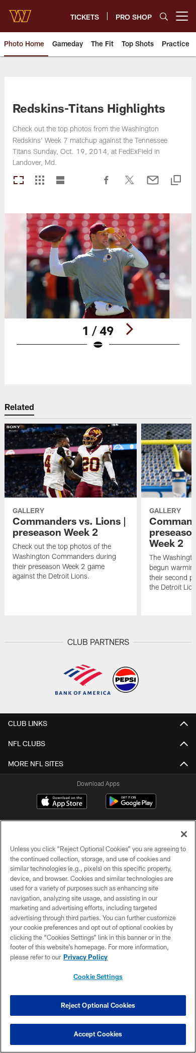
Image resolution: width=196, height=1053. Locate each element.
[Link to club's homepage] (20, 12)
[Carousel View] (19, 181)
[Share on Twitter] (129, 185)
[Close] (184, 834)
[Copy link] (175, 181)
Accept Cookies (98, 1034)
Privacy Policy (85, 957)
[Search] (164, 16)
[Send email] (152, 185)
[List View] (60, 181)
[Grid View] (39, 181)
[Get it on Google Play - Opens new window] (130, 806)
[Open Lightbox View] (98, 288)
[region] (98, 936)
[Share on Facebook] (106, 185)
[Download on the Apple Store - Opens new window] (61, 802)
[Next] (129, 329)
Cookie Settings (98, 977)
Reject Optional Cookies (98, 1005)
